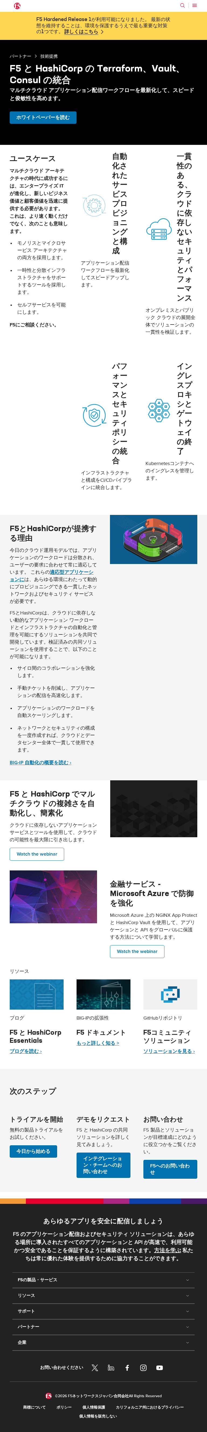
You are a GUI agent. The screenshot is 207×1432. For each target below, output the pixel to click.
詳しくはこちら (81, 31)
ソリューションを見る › (169, 1051)
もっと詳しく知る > (98, 1043)
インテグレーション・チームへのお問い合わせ (102, 1165)
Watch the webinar (37, 854)
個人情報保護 (93, 1407)
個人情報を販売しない (98, 1416)
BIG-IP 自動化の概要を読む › (40, 762)
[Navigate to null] (37, 994)
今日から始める (33, 1151)
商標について (34, 1407)
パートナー (20, 56)
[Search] (182, 5)
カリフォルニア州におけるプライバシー (150, 1407)
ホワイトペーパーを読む (43, 117)
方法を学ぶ (167, 1250)
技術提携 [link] (49, 56)
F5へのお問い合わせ (170, 1169)
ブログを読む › (26, 1051)
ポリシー (64, 1407)
